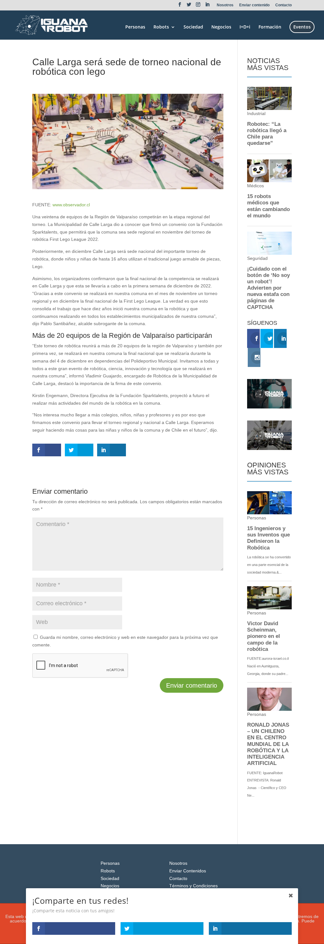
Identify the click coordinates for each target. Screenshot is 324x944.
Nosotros (225, 5)
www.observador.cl (71, 204)
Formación (270, 27)
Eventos (302, 27)
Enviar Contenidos (187, 870)
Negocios (221, 27)
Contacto (283, 5)
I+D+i (245, 27)
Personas (135, 27)
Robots (161, 27)
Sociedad (193, 27)
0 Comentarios (108, 83)
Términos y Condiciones (193, 885)
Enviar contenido (254, 5)
